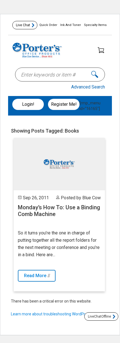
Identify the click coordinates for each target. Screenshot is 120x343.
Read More (35, 275)
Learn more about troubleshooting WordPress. (51, 314)
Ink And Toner (70, 25)
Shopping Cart (100, 50)
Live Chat (23, 25)
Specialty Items (95, 25)
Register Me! (64, 104)
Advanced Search (88, 87)
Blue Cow (91, 197)
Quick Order (48, 25)
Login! (28, 104)
